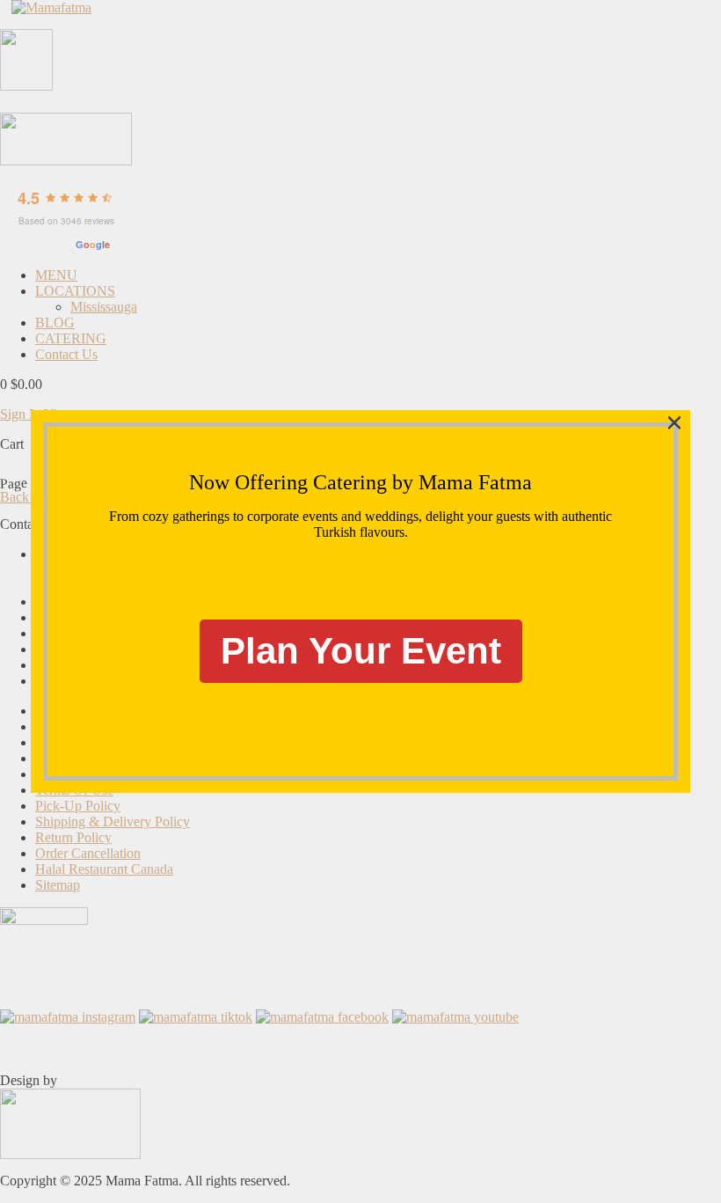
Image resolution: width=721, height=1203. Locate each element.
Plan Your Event (361, 650)
